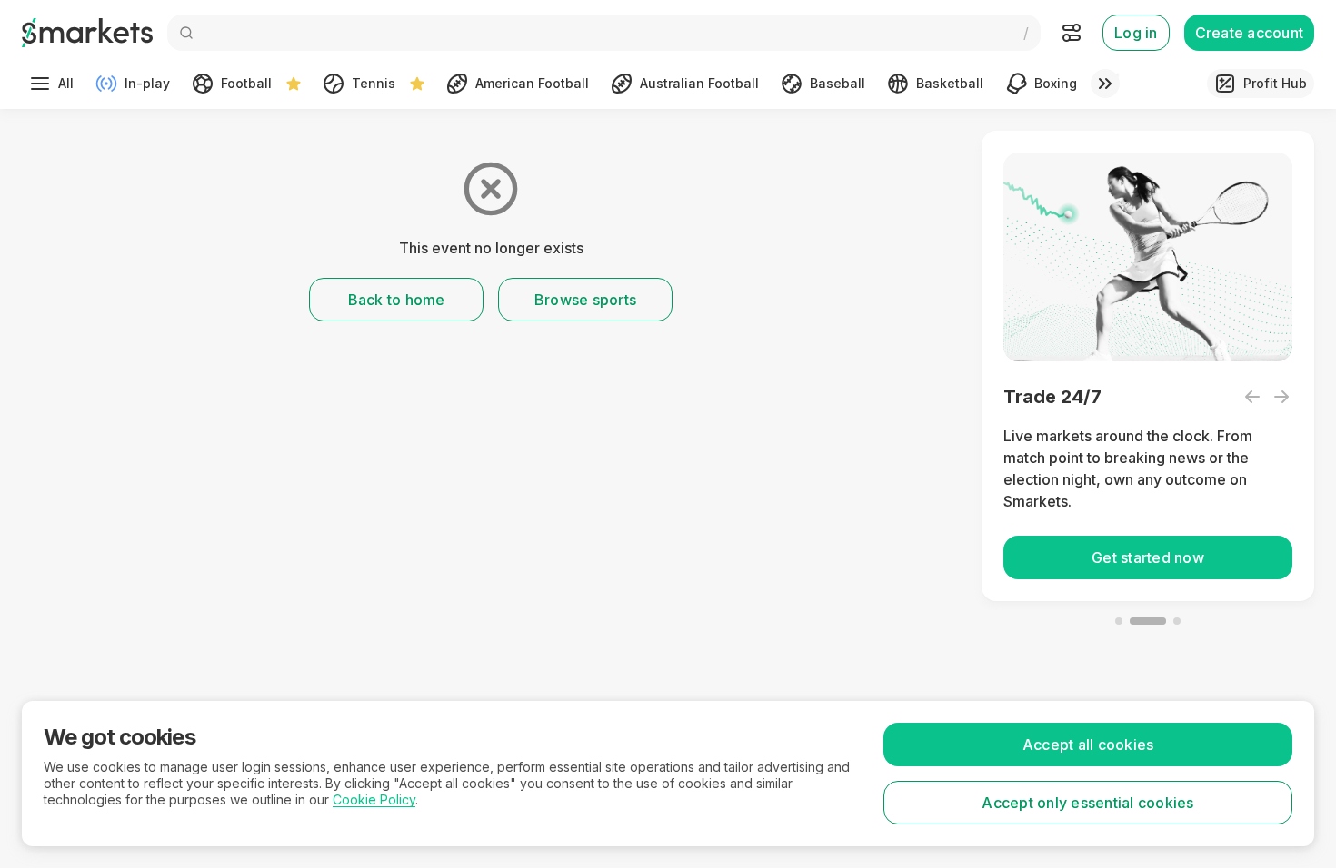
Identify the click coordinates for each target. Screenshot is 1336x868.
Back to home (396, 300)
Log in (1136, 33)
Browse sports (585, 300)
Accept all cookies (1088, 744)
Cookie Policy (374, 799)
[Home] (87, 32)
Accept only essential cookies (1087, 803)
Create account (1249, 33)
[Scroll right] (1105, 83)
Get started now (1148, 557)
